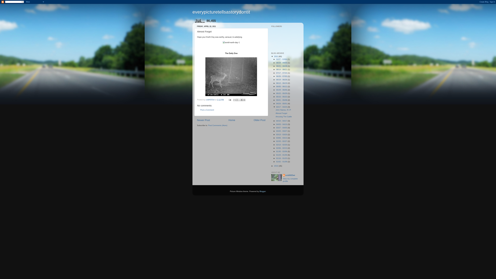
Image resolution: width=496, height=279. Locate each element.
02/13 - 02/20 (282, 145)
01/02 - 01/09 (282, 162)
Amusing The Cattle (284, 117)
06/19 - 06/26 (282, 80)
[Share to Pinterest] (244, 100)
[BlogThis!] (237, 100)
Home (231, 120)
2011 (276, 56)
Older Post (259, 120)
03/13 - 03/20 (282, 135)
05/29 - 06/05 (282, 90)
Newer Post (203, 120)
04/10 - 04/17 (282, 121)
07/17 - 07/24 (282, 73)
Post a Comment (207, 110)
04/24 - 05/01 (282, 104)
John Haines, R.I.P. (283, 110)
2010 (276, 166)
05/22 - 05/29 (282, 93)
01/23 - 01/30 (282, 155)
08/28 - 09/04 (282, 63)
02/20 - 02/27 (282, 141)
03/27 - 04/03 (282, 128)
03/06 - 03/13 (282, 138)
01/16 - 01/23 (282, 158)
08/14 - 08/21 (282, 69)
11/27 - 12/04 (281, 59)
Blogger (262, 191)
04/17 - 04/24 (282, 107)
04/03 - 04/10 (282, 124)
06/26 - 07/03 (282, 76)
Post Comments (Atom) (217, 125)
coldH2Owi (290, 175)
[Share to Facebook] (242, 100)
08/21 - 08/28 (282, 66)
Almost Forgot (281, 113)
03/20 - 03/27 (282, 131)
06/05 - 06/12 (282, 87)
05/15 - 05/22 (282, 97)
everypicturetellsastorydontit (221, 12)
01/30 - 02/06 (282, 151)
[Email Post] (230, 100)
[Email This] (234, 100)
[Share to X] (239, 100)
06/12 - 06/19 (282, 83)
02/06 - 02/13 (282, 148)
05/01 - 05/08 (282, 100)
